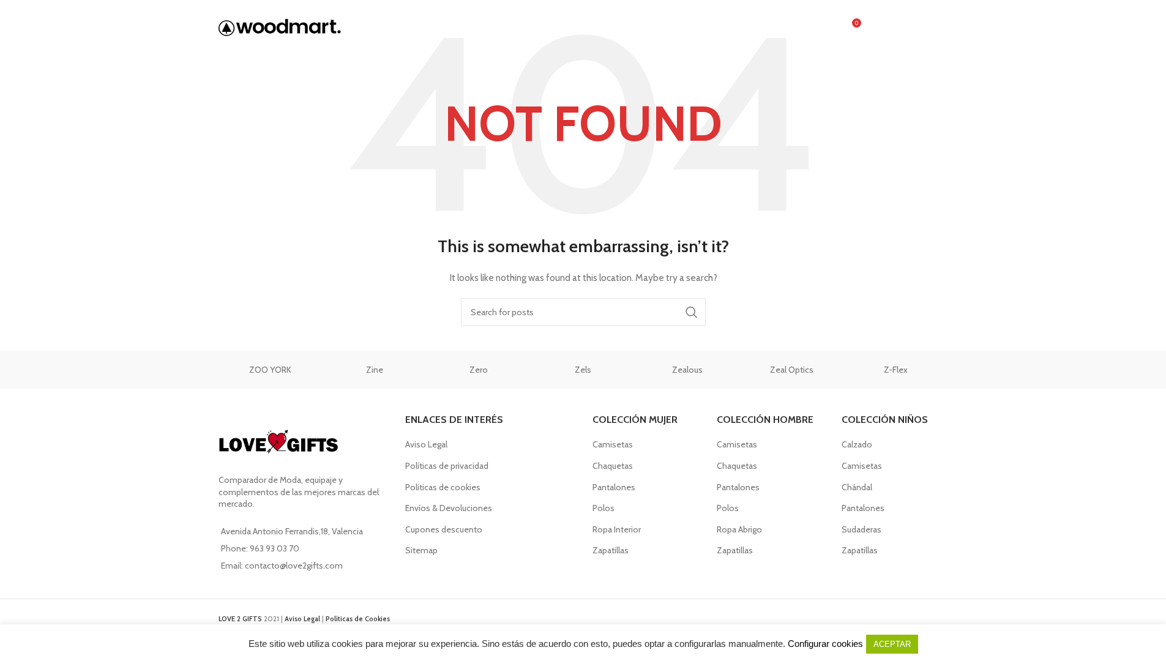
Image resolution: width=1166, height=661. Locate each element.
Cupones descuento (443, 529)
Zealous (687, 369)
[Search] (825, 27)
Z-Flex (896, 369)
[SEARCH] (692, 312)
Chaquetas (612, 465)
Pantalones (613, 487)
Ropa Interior (616, 529)
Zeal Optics (791, 369)
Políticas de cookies (442, 487)
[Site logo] (280, 26)
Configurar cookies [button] (825, 643)
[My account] (877, 27)
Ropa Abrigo (739, 529)
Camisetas (612, 444)
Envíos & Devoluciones (448, 507)
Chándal (857, 487)
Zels (583, 369)
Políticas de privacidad (446, 465)
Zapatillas (610, 550)
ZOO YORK (270, 369)
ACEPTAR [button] (892, 644)
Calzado (857, 444)
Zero (478, 369)
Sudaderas (861, 529)
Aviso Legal (426, 444)
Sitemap (421, 550)
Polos (603, 507)
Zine (374, 369)
